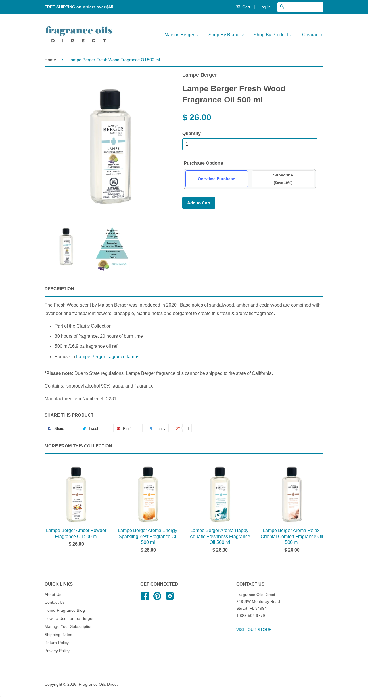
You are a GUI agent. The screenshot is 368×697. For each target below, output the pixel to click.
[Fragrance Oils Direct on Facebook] (144, 598)
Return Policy (57, 643)
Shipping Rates (58, 635)
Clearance (312, 34)
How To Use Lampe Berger (69, 618)
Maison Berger (179, 34)
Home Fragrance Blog (65, 610)
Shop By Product (271, 34)
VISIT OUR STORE (253, 630)
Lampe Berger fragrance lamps (107, 356)
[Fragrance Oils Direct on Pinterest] (157, 598)
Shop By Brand (224, 34)
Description (59, 288)
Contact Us (55, 602)
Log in (265, 7)
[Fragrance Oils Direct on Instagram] (170, 598)
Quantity (191, 133)
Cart (245, 7)
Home (50, 59)
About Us (53, 594)
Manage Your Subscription (69, 626)
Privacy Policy (57, 651)
